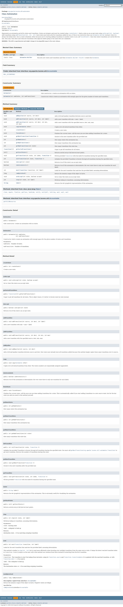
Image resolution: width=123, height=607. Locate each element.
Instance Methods (21, 108)
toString (52, 192)
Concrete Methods (36, 108)
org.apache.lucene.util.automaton (19, 11)
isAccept (19, 162)
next (17, 170)
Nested (8, 7)
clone (5, 192)
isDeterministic (21, 165)
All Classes (4, 5)
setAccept (19, 176)
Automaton (7, 93)
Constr (18, 7)
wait (58, 192)
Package (9, 2)
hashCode (31, 192)
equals (11, 192)
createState (20, 130)
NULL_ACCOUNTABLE (9, 74)
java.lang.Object (7, 17)
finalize (17, 192)
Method (24, 7)
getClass (24, 192)
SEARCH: (101, 5)
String (6, 183)
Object (10, 28)
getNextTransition (22, 136)
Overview (3, 2)
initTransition (21, 158)
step (17, 179)
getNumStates (20, 139)
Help (40, 2)
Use (20, 2)
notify (38, 192)
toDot (18, 183)
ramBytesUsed (20, 173)
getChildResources (10, 201)
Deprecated (29, 2)
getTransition (20, 155)
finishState (20, 133)
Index (36, 2)
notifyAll (45, 192)
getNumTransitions (22, 142)
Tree (23, 2)
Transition (32, 136)
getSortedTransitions (23, 149)
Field (13, 7)
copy (17, 126)
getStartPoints (21, 152)
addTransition (20, 119)
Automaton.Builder (26, 57)
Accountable (6, 23)
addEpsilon (19, 115)
